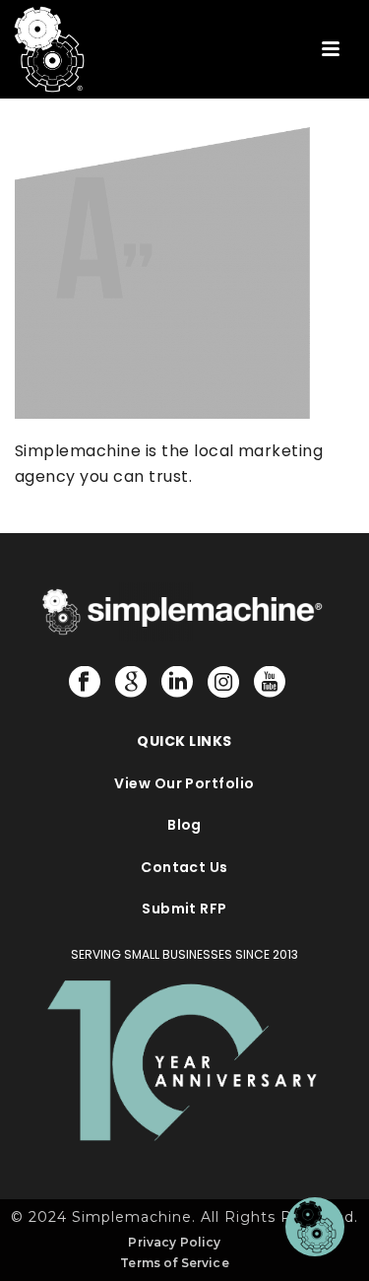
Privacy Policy (174, 1242)
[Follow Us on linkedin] (177, 683)
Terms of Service (174, 1262)
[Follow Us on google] (131, 683)
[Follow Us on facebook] (84, 683)
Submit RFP (184, 908)
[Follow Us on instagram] (223, 683)
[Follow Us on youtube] (269, 683)
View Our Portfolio (184, 783)
